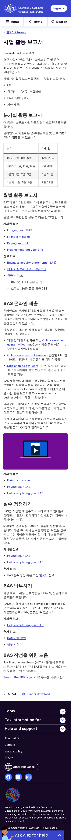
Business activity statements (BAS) (31, 262)
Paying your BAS (18, 243)
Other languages (24, 766)
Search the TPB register (21, 677)
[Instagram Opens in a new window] (28, 777)
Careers (10, 744)
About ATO (12, 738)
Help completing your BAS (25, 249)
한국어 (11, 275)
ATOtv (9, 757)
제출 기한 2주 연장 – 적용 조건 (26, 269)
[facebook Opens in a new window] (8, 777)
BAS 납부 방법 (16, 638)
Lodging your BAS (19, 230)
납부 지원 (13, 644)
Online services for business (26, 355)
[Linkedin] (18, 777)
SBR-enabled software (22, 366)
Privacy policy (13, 751)
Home (38, 21)
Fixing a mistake (18, 236)
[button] (38, 694)
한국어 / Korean (16, 32)
